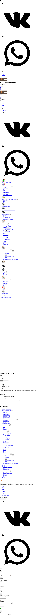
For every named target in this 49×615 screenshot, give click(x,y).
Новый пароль (2, 603)
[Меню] (0, 98)
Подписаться (9, 614)
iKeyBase (4, 71)
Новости (3, 492)
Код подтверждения (3, 588)
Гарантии (3, 76)
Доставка (3, 104)
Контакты (3, 102)
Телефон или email (2, 570)
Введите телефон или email (3, 580)
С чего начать (3, 491)
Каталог (3, 84)
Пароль (1, 575)
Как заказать (3, 75)
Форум (3, 74)
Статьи (3, 493)
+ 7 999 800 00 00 (3, 110)
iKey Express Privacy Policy (5, 495)
